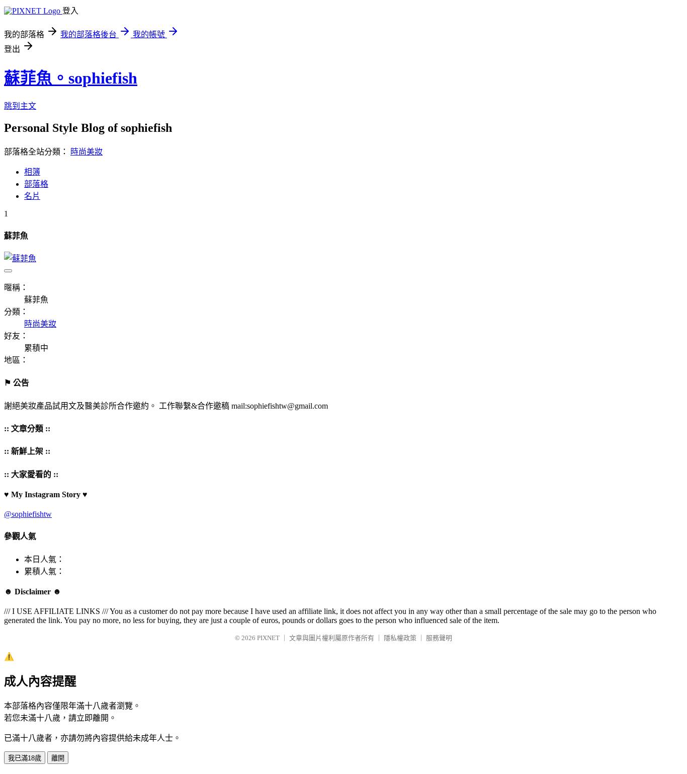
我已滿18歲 (24, 758)
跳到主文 (20, 106)
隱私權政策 (400, 638)
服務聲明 (439, 638)
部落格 (36, 184)
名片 (32, 196)
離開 (57, 758)
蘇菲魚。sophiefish (70, 78)
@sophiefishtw (28, 514)
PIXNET (268, 638)
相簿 (32, 172)
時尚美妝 (86, 151)
